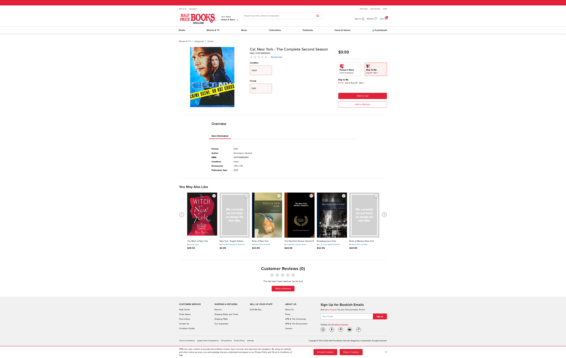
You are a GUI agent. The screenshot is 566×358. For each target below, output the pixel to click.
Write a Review (283, 288)
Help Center (184, 309)
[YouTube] (349, 329)
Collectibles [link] (275, 30)
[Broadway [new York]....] (332, 215)
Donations (193, 9)
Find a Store (184, 319)
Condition (254, 63)
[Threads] (340, 329)
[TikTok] (358, 329)
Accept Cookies (325, 352)
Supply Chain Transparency (208, 341)
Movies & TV (185, 41)
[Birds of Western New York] (364, 215)
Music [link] (244, 30)
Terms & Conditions (187, 341)
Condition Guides (187, 328)
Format (253, 81)
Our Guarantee (221, 323)
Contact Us (184, 323)
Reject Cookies (351, 352)
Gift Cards (364, 9)
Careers (288, 328)
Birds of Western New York (361, 241)
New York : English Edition (231, 241)
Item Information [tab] (220, 136)
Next (384, 214)
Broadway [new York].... (327, 241)
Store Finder (375, 9)
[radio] (349, 69)
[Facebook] (331, 329)
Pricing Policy (226, 341)
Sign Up (380, 316)
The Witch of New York (197, 241)
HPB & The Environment (296, 323)
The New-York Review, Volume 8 (299, 241)
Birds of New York (260, 241)
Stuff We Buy (255, 309)
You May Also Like (193, 187)
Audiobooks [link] (380, 30)
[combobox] (282, 16)
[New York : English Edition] (235, 215)
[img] (259, 57)
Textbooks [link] (307, 30)
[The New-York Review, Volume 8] (299, 215)
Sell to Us (183, 9)
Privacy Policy (239, 341)
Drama (210, 41)
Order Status (185, 314)
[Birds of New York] (267, 215)
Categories (199, 41)
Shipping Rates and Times (226, 314)
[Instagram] (323, 329)
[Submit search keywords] (318, 15)
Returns (218, 309)
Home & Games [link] (342, 30)
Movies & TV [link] (213, 30)
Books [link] (182, 30)
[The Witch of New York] (202, 215)
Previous (181, 214)
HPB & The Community (295, 319)
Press (287, 314)
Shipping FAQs (221, 319)
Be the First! (276, 57)
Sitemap (250, 341)
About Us (289, 309)
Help (385, 9)
